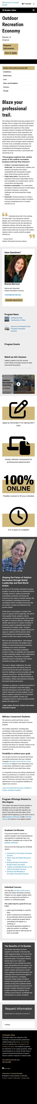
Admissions (7, 76)
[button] (18, 384)
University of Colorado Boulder (12, 1073)
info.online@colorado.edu (11, 1060)
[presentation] (7, 319)
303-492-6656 (6, 1062)
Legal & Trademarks (14, 1078)
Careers (6, 87)
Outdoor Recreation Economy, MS (15, 68)
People (5, 91)
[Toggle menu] (33, 10)
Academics (7, 72)
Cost (5, 79)
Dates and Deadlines (10, 83)
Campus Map (25, 1078)
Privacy (4, 1078)
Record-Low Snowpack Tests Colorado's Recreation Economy (20, 329)
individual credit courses (22, 890)
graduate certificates (13, 817)
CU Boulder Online (9, 10)
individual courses (15, 761)
